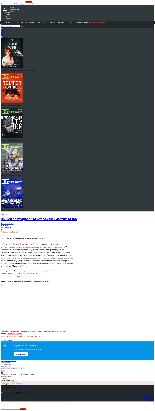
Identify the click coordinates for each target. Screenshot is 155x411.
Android (24, 22)
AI (45, 22)
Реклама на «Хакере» (83, 22)
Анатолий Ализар (7, 224)
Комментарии (6, 228)
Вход (152, 3)
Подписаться (21, 354)
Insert (23, 409)
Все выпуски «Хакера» (65, 22)
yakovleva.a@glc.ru (26, 387)
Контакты (151, 400)
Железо (31, 22)
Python (39, 22)
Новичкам (51, 22)
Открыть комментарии (8, 361)
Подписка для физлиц (148, 395)
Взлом (6, 340)
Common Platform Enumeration (13, 276)
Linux (17, 22)
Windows (9, 22)
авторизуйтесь (6, 364)
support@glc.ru (27, 385)
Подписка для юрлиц (148, 397)
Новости (4, 214)
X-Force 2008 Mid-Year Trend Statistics (16, 244)
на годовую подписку (24, 4)
